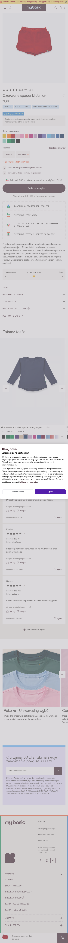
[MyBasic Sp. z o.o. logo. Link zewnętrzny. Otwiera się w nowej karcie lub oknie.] (9, 449)
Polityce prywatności (28, 482)
